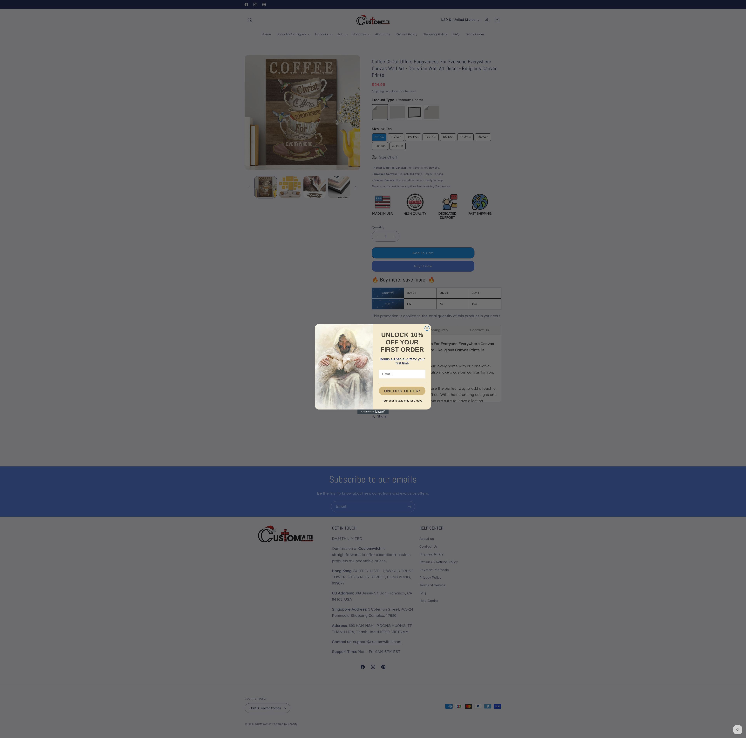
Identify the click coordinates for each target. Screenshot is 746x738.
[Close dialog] (427, 328)
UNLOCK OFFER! (402, 391)
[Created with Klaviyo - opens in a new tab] (373, 412)
